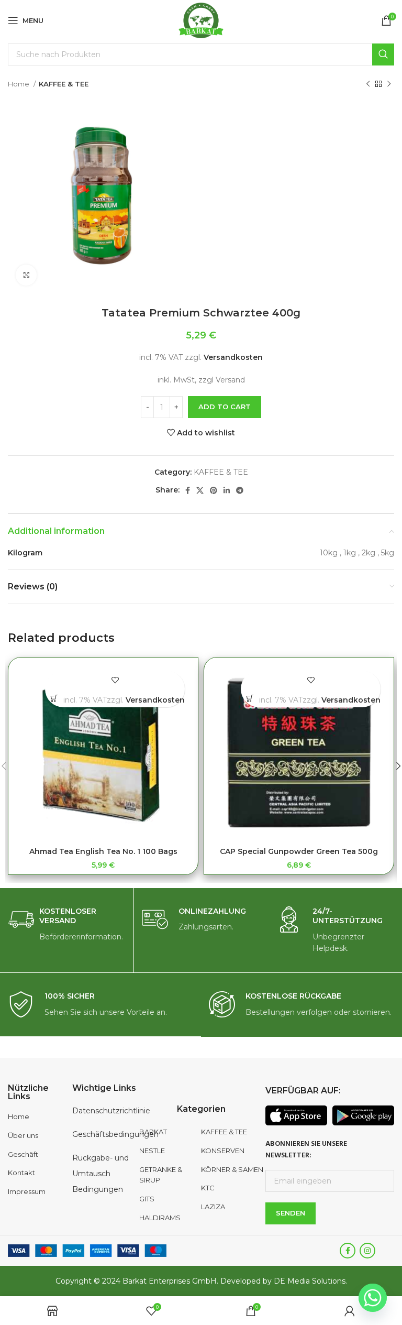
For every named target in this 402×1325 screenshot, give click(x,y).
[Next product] (389, 84)
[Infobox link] (67, 924)
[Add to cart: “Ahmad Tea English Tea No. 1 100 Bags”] (54, 698)
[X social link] (200, 490)
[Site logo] (201, 20)
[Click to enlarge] (26, 275)
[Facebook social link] (187, 490)
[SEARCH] (383, 54)
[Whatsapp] (373, 1298)
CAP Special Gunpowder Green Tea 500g (299, 851)
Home (19, 84)
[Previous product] (368, 84)
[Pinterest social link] (213, 490)
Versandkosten (233, 357)
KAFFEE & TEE (63, 84)
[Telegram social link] (240, 490)
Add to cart (224, 406)
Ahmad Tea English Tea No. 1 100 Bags (103, 851)
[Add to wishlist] (115, 680)
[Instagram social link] (367, 1250)
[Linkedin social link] (226, 490)
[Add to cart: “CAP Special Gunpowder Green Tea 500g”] (250, 698)
